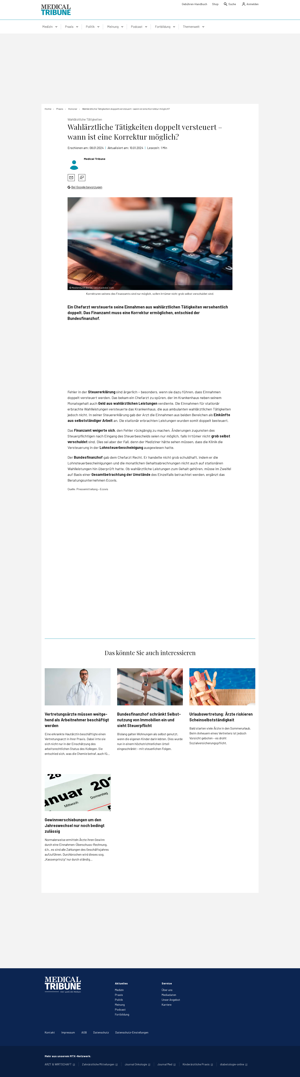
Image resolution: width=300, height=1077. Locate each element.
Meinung (120, 1004)
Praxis (119, 994)
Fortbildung (122, 1014)
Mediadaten (169, 994)
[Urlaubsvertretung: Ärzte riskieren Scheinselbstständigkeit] (222, 686)
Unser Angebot (171, 999)
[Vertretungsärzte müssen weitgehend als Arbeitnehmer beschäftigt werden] (78, 686)
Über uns (167, 990)
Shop (215, 4)
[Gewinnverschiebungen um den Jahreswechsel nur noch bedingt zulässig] (78, 792)
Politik (119, 999)
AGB (84, 1032)
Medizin (119, 990)
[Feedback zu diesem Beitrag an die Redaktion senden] (81, 177)
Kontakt (50, 1032)
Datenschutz (101, 1032)
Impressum (68, 1032)
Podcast (120, 1009)
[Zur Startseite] (56, 9)
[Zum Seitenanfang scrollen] (293, 1070)
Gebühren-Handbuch (194, 4)
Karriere (166, 1004)
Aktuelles (121, 983)
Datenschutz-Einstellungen (131, 1032)
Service (167, 983)
